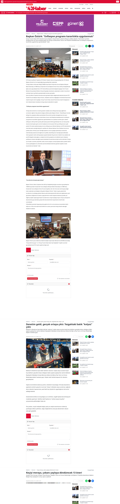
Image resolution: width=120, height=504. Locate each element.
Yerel (71, 8)
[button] (92, 8)
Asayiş (88, 8)
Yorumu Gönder (33, 278)
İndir (117, 1)
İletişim (91, 4)
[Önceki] (2, 13)
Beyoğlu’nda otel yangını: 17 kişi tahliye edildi (35, 12)
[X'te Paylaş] (89, 46)
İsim (28, 259)
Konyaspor (77, 8)
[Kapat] (118, 1)
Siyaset (55, 8)
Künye (86, 4)
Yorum (29, 265)
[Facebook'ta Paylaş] (92, 46)
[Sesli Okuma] (75, 337)
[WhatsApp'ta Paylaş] (86, 46)
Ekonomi (60, 8)
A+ (82, 46)
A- (79, 46)
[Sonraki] (4, 13)
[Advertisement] (48, 308)
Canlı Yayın (30, 4)
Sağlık (83, 8)
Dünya (66, 8)
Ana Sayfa (81, 4)
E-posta (51, 259)
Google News (91, 33)
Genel (49, 8)
